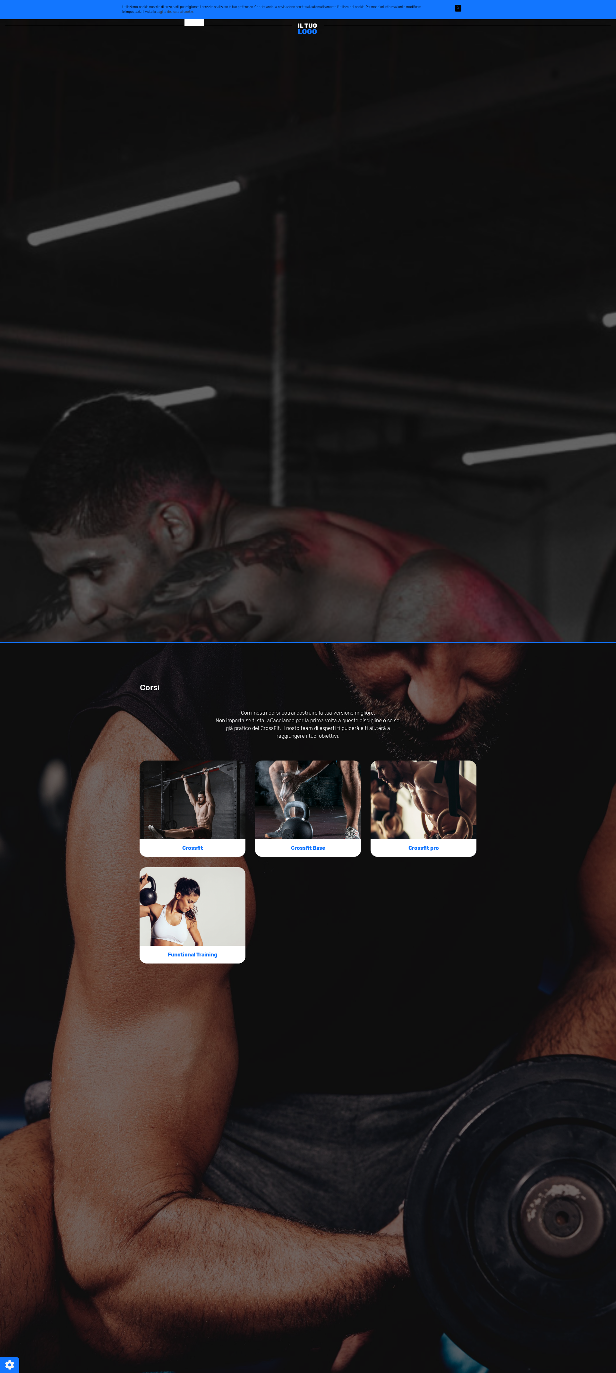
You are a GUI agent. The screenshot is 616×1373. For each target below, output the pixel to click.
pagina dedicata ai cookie (175, 12)
